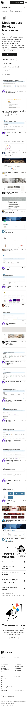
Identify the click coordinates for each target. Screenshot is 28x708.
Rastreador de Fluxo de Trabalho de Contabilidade (14, 91)
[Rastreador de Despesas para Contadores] (14, 392)
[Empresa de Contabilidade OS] (14, 492)
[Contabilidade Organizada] (14, 512)
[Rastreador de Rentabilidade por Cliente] (14, 432)
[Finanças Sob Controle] (14, 241)
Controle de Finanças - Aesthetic (11, 342)
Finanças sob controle (11, 231)
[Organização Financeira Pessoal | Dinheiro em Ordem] (14, 103)
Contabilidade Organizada (12, 520)
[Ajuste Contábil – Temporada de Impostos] (14, 124)
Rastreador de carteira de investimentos (12, 173)
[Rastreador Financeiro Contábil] (14, 278)
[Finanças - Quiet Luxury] (14, 184)
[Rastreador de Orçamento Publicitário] (14, 472)
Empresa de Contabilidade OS (10, 501)
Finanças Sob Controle (11, 249)
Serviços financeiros (16, 11)
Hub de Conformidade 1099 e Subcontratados (13, 362)
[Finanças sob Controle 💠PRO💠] (14, 530)
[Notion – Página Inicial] (14, 652)
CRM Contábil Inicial (10, 323)
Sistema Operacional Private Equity (11, 153)
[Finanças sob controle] (14, 223)
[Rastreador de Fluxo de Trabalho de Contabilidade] (14, 83)
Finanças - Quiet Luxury (12, 192)
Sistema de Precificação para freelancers (12, 211)
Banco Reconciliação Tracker (13, 381)
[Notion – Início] (2, 2)
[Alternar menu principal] (26, 2)
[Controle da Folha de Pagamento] (14, 260)
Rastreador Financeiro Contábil (14, 286)
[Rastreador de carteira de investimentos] (14, 164)
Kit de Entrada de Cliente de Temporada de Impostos (13, 460)
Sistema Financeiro (10, 304)
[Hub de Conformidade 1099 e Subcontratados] (14, 353)
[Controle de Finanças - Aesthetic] (14, 333)
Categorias (4, 11)
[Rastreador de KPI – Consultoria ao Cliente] (14, 412)
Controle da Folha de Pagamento (14, 268)
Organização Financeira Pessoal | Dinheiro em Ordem (14, 111)
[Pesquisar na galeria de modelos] (24, 8)
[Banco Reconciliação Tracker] (14, 373)
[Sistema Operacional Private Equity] (14, 144)
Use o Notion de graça (9, 55)
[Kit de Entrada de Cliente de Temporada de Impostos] (14, 452)
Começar (14, 637)
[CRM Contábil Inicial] (14, 315)
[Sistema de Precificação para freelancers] (14, 203)
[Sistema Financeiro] (14, 297)
